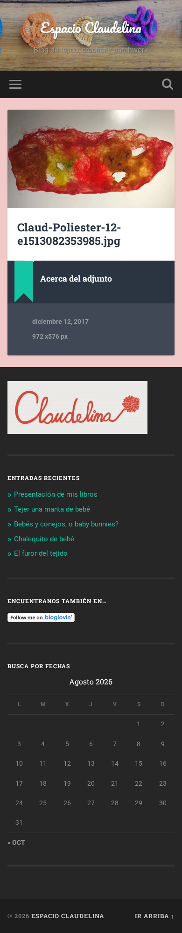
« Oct (16, 842)
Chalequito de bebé (44, 539)
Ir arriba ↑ (155, 916)
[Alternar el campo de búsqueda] (167, 84)
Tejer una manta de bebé (52, 509)
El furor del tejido (41, 553)
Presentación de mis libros (56, 494)
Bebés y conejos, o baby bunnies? (66, 524)
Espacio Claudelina (90, 27)
